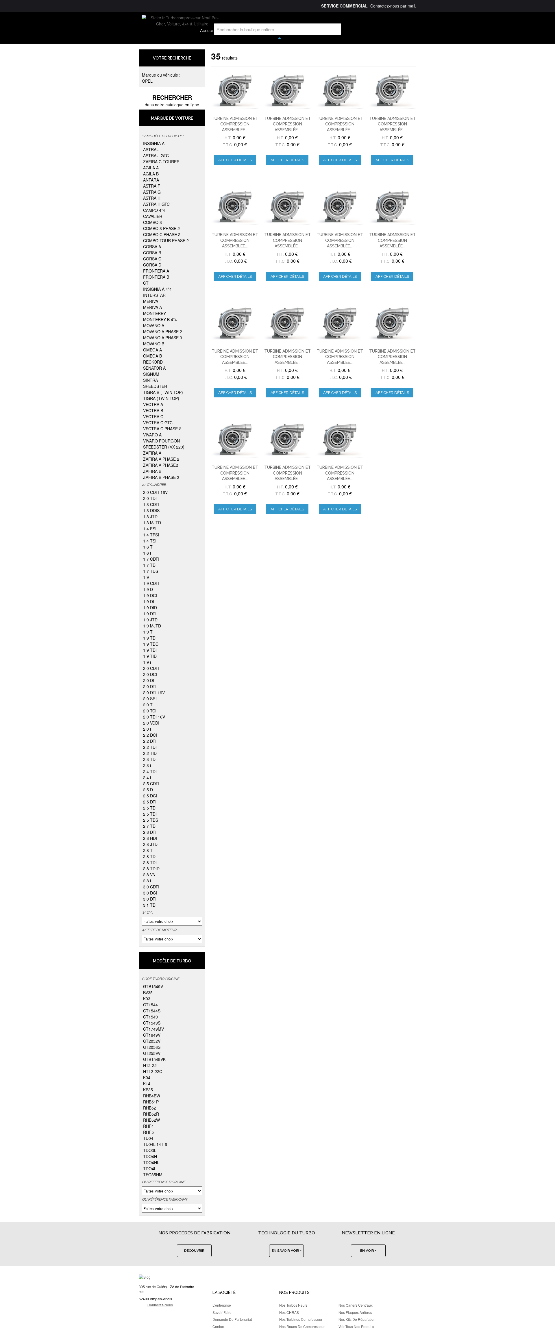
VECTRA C (153, 416)
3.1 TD (149, 905)
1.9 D (148, 589)
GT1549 (150, 1017)
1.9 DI (148, 601)
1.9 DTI (149, 613)
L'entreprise (221, 1305)
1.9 (146, 577)
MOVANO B (153, 344)
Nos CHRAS (289, 1312)
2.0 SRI (150, 698)
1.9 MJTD (152, 626)
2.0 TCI (149, 711)
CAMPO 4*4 (154, 210)
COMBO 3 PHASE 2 (161, 228)
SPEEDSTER (155, 386)
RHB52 (149, 1108)
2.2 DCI (150, 735)
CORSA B (152, 252)
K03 (146, 998)
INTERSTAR (154, 295)
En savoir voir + (286, 1251)
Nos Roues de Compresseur (302, 1326)
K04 (146, 1077)
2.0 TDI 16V (154, 717)
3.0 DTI (149, 899)
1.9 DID (150, 607)
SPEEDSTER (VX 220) (163, 447)
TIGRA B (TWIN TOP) (163, 392)
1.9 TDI (150, 650)
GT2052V (151, 1041)
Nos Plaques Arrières (355, 1312)
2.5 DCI (150, 796)
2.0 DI (148, 680)
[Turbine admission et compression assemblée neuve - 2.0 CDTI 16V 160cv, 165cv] (235, 90)
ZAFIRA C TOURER (161, 161)
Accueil (207, 30)
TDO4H (150, 1156)
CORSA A (152, 246)
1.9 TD (149, 638)
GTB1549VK (154, 1059)
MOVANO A (153, 325)
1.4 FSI (149, 528)
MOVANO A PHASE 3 (162, 337)
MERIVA (150, 301)
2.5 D (148, 789)
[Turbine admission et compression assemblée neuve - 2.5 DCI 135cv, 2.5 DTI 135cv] (235, 439)
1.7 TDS (150, 571)
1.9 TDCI (151, 644)
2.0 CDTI (151, 668)
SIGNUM (151, 374)
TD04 (148, 1138)
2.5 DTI (149, 802)
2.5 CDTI (151, 783)
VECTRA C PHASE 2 (162, 428)
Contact (218, 1326)
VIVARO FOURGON (161, 441)
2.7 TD (149, 826)
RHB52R (151, 1114)
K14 (146, 1083)
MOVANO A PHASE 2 (162, 331)
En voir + (368, 1251)
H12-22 (150, 1065)
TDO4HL (151, 1162)
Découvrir (194, 1251)
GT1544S (151, 1011)
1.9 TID (150, 656)
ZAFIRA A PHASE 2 (161, 459)
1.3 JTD (150, 516)
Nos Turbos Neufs (293, 1305)
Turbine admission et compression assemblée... (235, 124)
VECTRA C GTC (158, 422)
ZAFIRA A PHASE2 (160, 465)
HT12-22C (152, 1071)
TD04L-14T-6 (155, 1144)
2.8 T (148, 850)
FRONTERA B (156, 277)
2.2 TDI (150, 747)
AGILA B (151, 174)
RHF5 (148, 1132)
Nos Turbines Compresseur (300, 1319)
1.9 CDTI (151, 583)
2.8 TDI (150, 862)
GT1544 (150, 1005)
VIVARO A (152, 435)
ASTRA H (151, 198)
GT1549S (151, 1023)
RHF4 (148, 1126)
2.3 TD (149, 759)
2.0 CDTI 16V (155, 492)
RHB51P (151, 1102)
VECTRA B (153, 410)
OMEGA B (152, 356)
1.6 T (148, 547)
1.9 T (148, 632)
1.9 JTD (150, 620)
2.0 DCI (150, 674)
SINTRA (150, 380)
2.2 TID (150, 753)
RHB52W (151, 1120)
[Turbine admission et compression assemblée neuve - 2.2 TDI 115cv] (235, 207)
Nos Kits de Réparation (356, 1319)
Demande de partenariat (232, 1319)
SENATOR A (154, 368)
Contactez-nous (160, 1304)
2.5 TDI (150, 814)
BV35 (148, 992)
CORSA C (152, 259)
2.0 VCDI (151, 723)
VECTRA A (153, 404)
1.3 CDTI (151, 504)
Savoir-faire (222, 1312)
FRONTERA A (156, 271)
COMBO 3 (152, 222)
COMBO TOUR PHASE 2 (166, 240)
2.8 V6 (149, 874)
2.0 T (148, 705)
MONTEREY (154, 313)
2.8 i (147, 881)
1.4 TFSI (151, 535)
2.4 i (147, 777)
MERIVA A (152, 307)
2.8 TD (149, 856)
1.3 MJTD (152, 522)
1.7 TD (149, 565)
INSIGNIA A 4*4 (157, 289)
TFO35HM (152, 1174)
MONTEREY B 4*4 (160, 319)
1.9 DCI (150, 595)
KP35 (148, 1089)
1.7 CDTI (151, 559)
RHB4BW (151, 1096)
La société (224, 1292)
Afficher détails (235, 160)
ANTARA (151, 180)
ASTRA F (151, 186)
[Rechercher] (335, 29)
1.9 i (147, 662)
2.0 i (147, 729)
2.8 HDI (150, 838)
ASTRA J (151, 149)
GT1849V (151, 1035)
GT (146, 283)
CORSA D (152, 265)
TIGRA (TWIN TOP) (161, 398)
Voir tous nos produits (356, 1326)
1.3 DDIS (151, 510)
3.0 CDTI (151, 887)
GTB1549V (153, 986)
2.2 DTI (149, 741)
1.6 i (147, 553)
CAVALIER (152, 216)
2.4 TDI (150, 771)
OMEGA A (152, 350)
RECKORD (153, 362)
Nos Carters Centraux (355, 1305)
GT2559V (151, 1053)
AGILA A (151, 168)
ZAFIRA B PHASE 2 (161, 477)
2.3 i (147, 765)
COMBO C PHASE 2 (161, 234)
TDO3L (149, 1150)
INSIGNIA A (153, 143)
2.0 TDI (150, 498)
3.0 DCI (150, 893)
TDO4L (149, 1168)
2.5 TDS (150, 820)
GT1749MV (153, 1029)
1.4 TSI (149, 541)
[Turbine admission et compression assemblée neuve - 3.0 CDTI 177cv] (287, 207)
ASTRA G (152, 192)
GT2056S (151, 1047)
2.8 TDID (151, 868)
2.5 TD (149, 808)
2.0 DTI (149, 686)
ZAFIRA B (152, 471)
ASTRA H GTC (156, 204)
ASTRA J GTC (156, 155)
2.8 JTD (150, 844)
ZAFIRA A (152, 453)
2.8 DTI (149, 832)
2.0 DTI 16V (154, 692)
